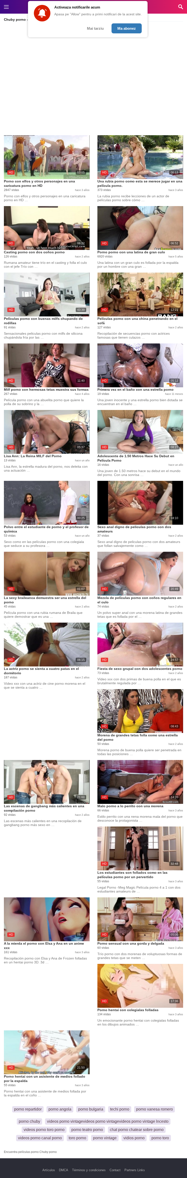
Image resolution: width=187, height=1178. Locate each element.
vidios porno (134, 1138)
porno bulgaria (90, 1109)
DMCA (63, 1170)
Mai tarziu (95, 28)
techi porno (119, 1109)
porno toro (160, 1138)
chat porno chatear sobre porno (137, 1130)
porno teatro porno (87, 1130)
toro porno (77, 1138)
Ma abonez (126, 28)
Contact (115, 1170)
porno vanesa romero (154, 1109)
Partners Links (134, 1170)
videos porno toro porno (44, 1130)
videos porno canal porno (40, 1138)
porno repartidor (28, 1109)
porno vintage (105, 1138)
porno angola (59, 1109)
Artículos (48, 1170)
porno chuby (29, 1121)
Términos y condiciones (89, 1170)
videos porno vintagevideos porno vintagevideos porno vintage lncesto (107, 1121)
